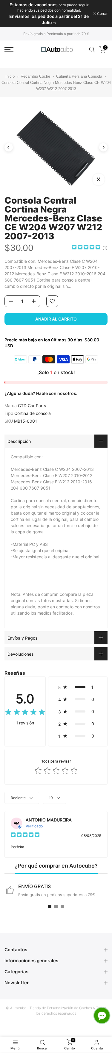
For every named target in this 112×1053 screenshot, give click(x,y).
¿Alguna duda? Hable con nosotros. (40, 393)
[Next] (103, 147)
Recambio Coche (35, 76)
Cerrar (102, 13)
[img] (86, 248)
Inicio (10, 76)
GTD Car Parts (32, 405)
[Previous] (8, 147)
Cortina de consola (32, 413)
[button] (77, 687)
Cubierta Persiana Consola (79, 76)
